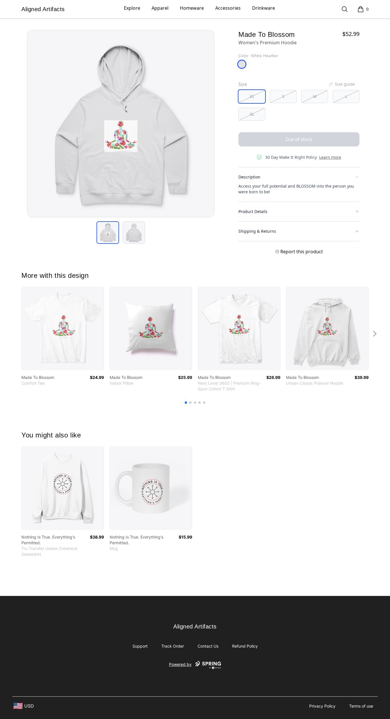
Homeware (192, 8)
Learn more (330, 157)
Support (140, 646)
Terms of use (361, 706)
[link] (63, 328)
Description (249, 177)
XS (252, 96)
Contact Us (208, 646)
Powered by (180, 664)
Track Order (172, 646)
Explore (132, 8)
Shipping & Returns (257, 231)
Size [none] (242, 84)
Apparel (160, 8)
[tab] (107, 232)
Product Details (253, 211)
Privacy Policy (322, 706)
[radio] (251, 96)
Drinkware (263, 8)
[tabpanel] (120, 123)
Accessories (228, 8)
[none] (341, 84)
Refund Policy (245, 646)
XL (252, 114)
